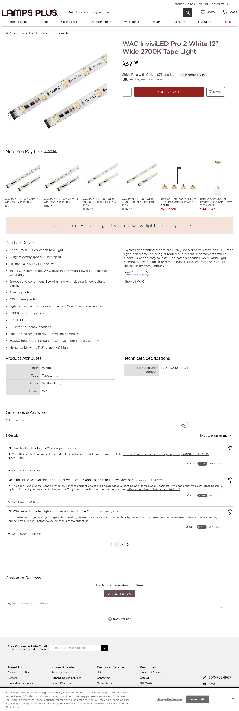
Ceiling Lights (17, 22)
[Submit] (104, 648)
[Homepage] (7, 33)
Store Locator (60, 672)
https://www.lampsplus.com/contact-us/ (153, 489)
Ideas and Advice (150, 672)
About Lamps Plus (18, 672)
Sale (228, 22)
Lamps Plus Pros (61, 683)
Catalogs (145, 677)
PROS (191, 4)
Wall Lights (131, 22)
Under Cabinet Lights (25, 33)
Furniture (179, 22)
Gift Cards (146, 683)
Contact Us (220, 4)
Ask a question (16, 420)
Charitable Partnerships (21, 683)
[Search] (187, 12)
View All (50, 151)
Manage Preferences (169, 699)
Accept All (197, 699)
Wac (45, 33)
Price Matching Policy (193, 74)
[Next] (128, 544)
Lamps (43, 22)
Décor (156, 22)
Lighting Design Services (66, 677)
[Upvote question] (230, 447)
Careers (12, 677)
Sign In (203, 4)
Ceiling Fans (69, 22)
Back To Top (122, 619)
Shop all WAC (134, 282)
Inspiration (205, 22)
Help (100, 672)
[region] (119, 699)
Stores (179, 4)
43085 (159, 79)
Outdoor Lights (100, 22)
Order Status (104, 683)
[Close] (233, 699)
